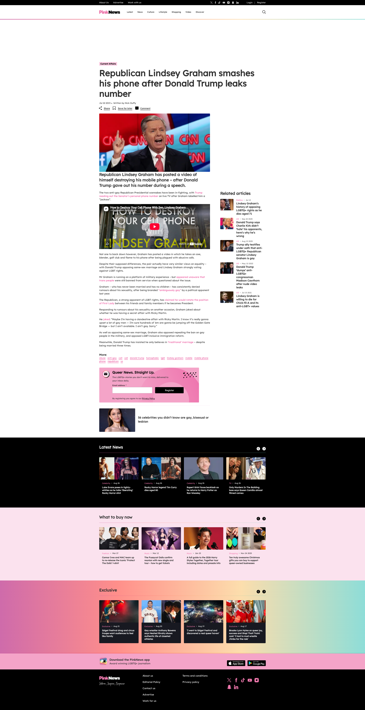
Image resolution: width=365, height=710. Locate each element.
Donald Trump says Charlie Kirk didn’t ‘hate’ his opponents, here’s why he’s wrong (249, 229)
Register (261, 2)
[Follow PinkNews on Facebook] (236, 680)
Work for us (149, 700)
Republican (113, 361)
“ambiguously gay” (169, 290)
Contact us (149, 688)
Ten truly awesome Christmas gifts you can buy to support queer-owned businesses (244, 560)
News (140, 12)
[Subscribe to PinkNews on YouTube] (250, 680)
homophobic (152, 358)
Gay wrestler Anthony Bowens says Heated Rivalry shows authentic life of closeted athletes (160, 634)
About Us (104, 2)
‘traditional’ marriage (180, 342)
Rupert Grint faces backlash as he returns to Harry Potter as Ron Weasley (203, 490)
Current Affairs (108, 63)
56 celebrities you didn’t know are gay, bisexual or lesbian (173, 419)
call (120, 358)
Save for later (125, 108)
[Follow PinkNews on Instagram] (256, 680)
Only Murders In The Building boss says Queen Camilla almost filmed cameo (246, 490)
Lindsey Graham (175, 358)
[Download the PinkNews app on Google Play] (257, 663)
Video (188, 12)
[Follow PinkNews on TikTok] (243, 680)
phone (102, 361)
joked (106, 319)
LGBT (163, 358)
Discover (200, 12)
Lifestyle (163, 12)
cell (126, 358)
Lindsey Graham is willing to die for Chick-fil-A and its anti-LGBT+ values (247, 301)
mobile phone (201, 358)
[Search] (264, 12)
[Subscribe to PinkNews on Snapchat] (229, 687)
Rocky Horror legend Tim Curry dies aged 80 (160, 489)
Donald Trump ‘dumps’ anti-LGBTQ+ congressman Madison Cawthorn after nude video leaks (248, 277)
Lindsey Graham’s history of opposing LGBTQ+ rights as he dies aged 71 (249, 208)
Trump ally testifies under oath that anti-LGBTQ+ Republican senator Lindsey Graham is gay (249, 251)
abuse (102, 358)
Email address (123, 385)
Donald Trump (137, 358)
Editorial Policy (151, 681)
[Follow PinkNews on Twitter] (229, 680)
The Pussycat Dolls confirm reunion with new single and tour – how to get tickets (159, 560)
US (122, 361)
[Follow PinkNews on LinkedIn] (237, 2)
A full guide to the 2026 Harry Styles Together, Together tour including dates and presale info (203, 560)
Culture (150, 12)
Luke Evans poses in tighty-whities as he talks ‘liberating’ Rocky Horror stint (117, 490)
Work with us (134, 2)
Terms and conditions (195, 675)
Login (250, 2)
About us (148, 675)
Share (107, 108)
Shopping (176, 12)
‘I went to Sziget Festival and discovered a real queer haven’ (203, 632)
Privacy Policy (148, 398)
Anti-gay (112, 358)
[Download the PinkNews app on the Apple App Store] (236, 663)
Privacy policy (190, 681)
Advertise (118, 2)
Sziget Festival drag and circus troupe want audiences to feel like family (118, 633)
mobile (188, 358)
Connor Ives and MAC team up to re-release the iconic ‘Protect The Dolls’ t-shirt (118, 560)
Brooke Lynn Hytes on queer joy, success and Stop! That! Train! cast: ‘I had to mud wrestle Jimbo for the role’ (246, 634)
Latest (130, 12)
